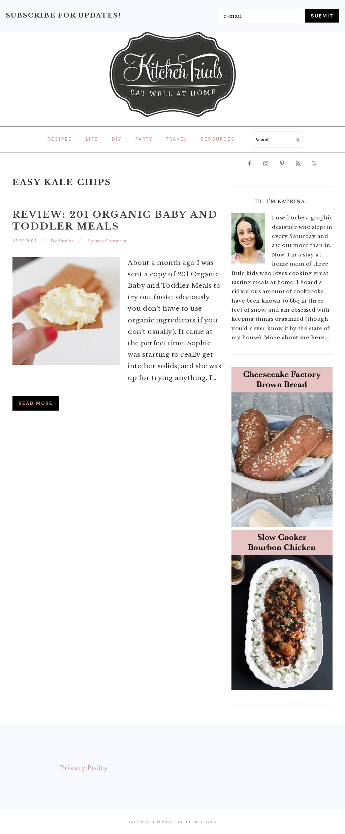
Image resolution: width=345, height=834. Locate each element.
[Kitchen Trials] (172, 118)
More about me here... (297, 337)
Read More (36, 403)
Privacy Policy (84, 768)
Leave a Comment (107, 241)
